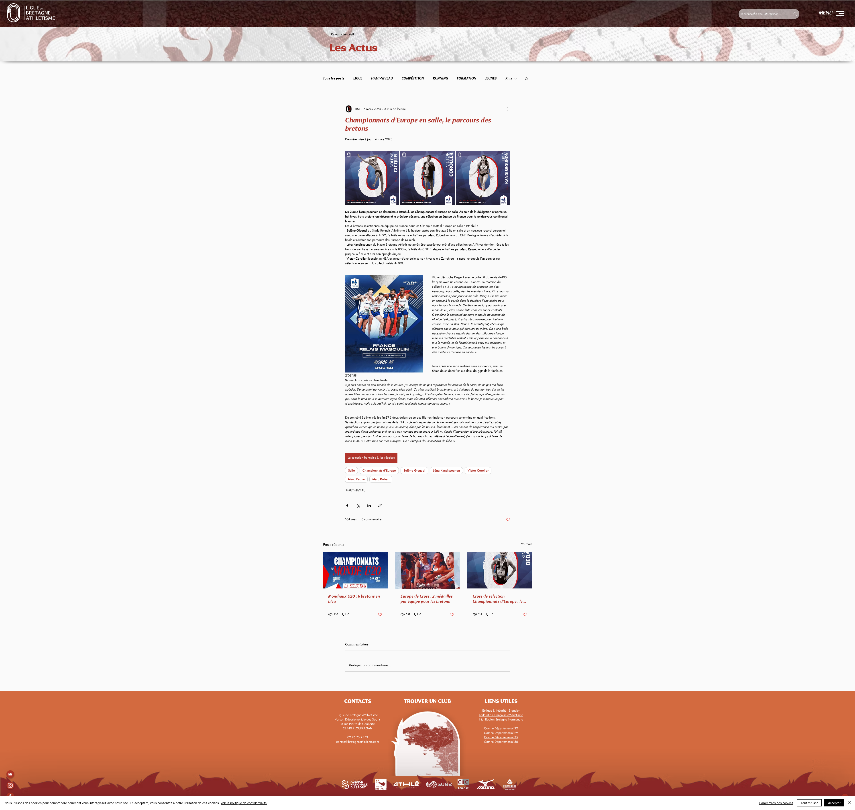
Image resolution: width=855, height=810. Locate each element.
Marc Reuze (356, 479)
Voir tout (526, 544)
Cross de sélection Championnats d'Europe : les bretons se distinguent (498, 599)
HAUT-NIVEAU (382, 78)
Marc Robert (380, 479)
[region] (10, 785)
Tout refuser (809, 803)
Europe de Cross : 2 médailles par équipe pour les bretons (427, 599)
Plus (508, 78)
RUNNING (440, 78)
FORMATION (466, 78)
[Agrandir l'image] (372, 178)
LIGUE (357, 78)
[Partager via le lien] (380, 505)
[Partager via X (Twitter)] (358, 505)
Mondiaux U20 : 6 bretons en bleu (354, 599)
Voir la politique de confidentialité (244, 803)
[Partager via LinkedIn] (369, 505)
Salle (351, 470)
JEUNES (491, 78)
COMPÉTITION (413, 78)
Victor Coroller (478, 470)
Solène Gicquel (414, 470)
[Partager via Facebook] (347, 505)
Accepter (834, 803)
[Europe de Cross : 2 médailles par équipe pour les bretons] (427, 570)
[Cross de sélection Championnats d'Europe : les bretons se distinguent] (499, 570)
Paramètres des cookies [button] (776, 803)
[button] (840, 13)
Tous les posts (333, 78)
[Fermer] (849, 802)
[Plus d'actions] (507, 109)
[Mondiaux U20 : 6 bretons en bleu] (355, 570)
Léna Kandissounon (446, 470)
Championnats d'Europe (379, 470)
